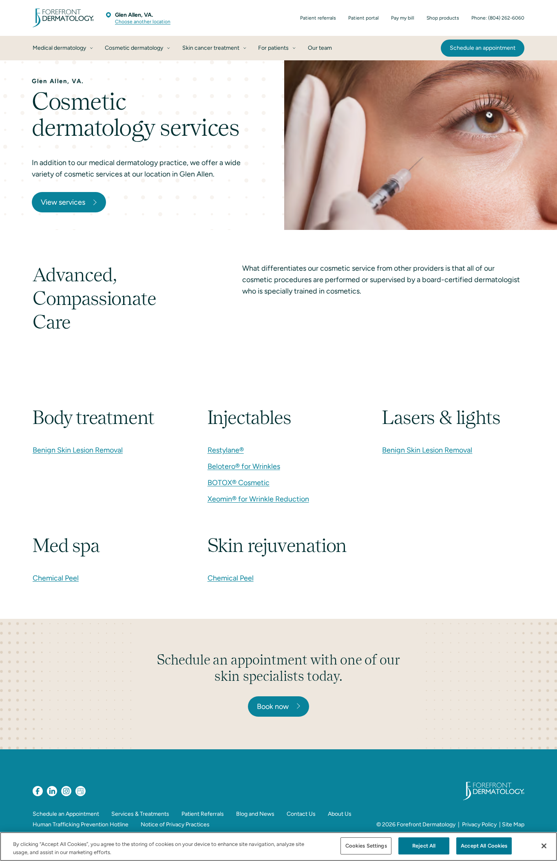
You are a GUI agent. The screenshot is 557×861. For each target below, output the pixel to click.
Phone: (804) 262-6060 (497, 18)
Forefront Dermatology (426, 824)
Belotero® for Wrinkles (244, 466)
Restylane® (226, 450)
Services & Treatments (140, 813)
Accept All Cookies (484, 846)
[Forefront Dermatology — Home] (63, 18)
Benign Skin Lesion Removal (78, 450)
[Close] (544, 846)
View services (63, 202)
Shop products (443, 18)
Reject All (423, 846)
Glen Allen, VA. (134, 14)
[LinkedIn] (52, 791)
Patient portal (363, 18)
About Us (339, 813)
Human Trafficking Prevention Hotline (80, 824)
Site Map (513, 824)
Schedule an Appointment (66, 813)
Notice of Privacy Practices (175, 824)
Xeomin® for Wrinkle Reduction (258, 499)
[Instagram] (66, 791)
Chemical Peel (56, 578)
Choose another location (142, 21)
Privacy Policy (479, 824)
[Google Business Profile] (80, 791)
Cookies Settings (366, 846)
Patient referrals (318, 18)
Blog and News (255, 813)
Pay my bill (402, 18)
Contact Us (301, 813)
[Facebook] (38, 791)
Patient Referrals (202, 813)
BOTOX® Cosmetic (239, 482)
